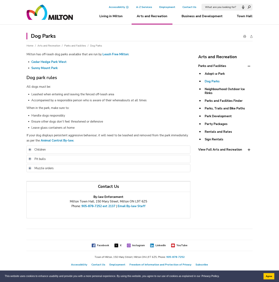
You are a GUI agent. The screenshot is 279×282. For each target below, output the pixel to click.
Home (29, 45)
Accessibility (117, 7)
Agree (269, 276)
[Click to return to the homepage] (49, 12)
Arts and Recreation (152, 16)
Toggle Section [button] (249, 66)
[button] (243, 7)
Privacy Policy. (210, 276)
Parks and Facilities (75, 45)
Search (249, 7)
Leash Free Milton (116, 54)
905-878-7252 (175, 257)
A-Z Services (144, 7)
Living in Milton (111, 16)
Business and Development (201, 16)
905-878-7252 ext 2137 (98, 206)
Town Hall (245, 16)
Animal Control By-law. (58, 140)
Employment (167, 7)
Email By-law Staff (131, 206)
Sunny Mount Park (44, 68)
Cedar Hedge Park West (49, 62)
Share (250, 36)
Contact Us (189, 7)
